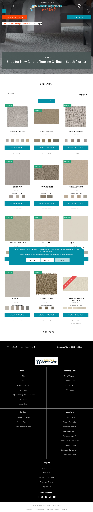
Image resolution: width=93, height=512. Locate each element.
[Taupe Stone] (27, 308)
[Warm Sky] (46, 284)
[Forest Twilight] (50, 196)
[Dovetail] (17, 140)
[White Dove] (17, 228)
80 (53, 332)
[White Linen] (75, 228)
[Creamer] (75, 308)
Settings (62, 260)
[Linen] (46, 228)
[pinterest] (50, 497)
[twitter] (42, 497)
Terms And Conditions (53, 509)
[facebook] (38, 497)
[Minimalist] (17, 284)
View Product (17, 148)
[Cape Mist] (85, 140)
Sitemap (64, 509)
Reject (47, 260)
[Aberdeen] (12, 140)
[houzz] (46, 497)
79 (50, 332)
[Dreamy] (17, 308)
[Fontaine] (72, 140)
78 (46, 332)
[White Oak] (75, 172)
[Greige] (22, 308)
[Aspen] (72, 196)
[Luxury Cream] (17, 196)
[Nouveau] (79, 308)
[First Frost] (46, 116)
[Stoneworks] (22, 140)
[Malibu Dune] (17, 172)
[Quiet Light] (43, 140)
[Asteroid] (24, 196)
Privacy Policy (40, 509)
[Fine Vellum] (27, 140)
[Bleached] (12, 308)
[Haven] (84, 308)
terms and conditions (52, 254)
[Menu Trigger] (4, 11)
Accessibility (29, 509)
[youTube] (54, 497)
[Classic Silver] (17, 116)
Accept (33, 260)
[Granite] (79, 196)
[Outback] (46, 172)
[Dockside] (46, 308)
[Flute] (56, 140)
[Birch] (85, 196)
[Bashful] (70, 308)
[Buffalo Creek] (50, 140)
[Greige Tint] (53, 308)
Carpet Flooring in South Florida (20, 24)
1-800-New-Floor (75, 347)
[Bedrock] (79, 140)
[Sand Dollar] (75, 116)
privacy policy (35, 254)
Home (5, 24)
